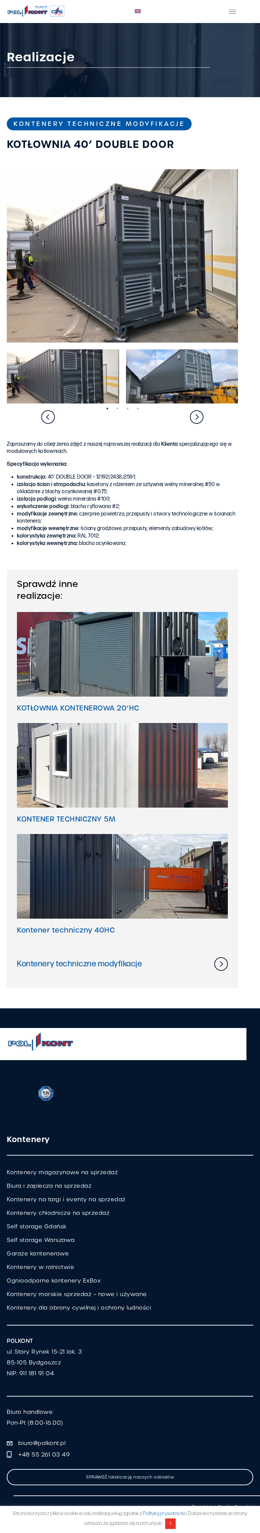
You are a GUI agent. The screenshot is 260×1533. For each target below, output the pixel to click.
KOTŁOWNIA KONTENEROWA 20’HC (78, 708)
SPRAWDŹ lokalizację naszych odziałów (130, 1477)
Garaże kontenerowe (38, 1253)
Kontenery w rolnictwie (40, 1267)
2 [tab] (117, 408)
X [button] (170, 1523)
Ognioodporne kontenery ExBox (54, 1280)
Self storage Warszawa (41, 1240)
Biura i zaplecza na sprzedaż (49, 1185)
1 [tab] (107, 408)
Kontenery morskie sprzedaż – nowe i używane (77, 1294)
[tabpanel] (63, 376)
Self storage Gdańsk (37, 1226)
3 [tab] (127, 408)
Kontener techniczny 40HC (66, 930)
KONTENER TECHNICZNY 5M (66, 819)
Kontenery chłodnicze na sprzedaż (58, 1213)
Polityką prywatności (164, 1513)
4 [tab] (137, 408)
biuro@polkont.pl (41, 1443)
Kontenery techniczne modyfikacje (99, 124)
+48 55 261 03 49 (44, 1454)
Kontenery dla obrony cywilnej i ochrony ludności (79, 1307)
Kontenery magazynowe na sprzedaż (62, 1172)
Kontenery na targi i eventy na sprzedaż (66, 1199)
